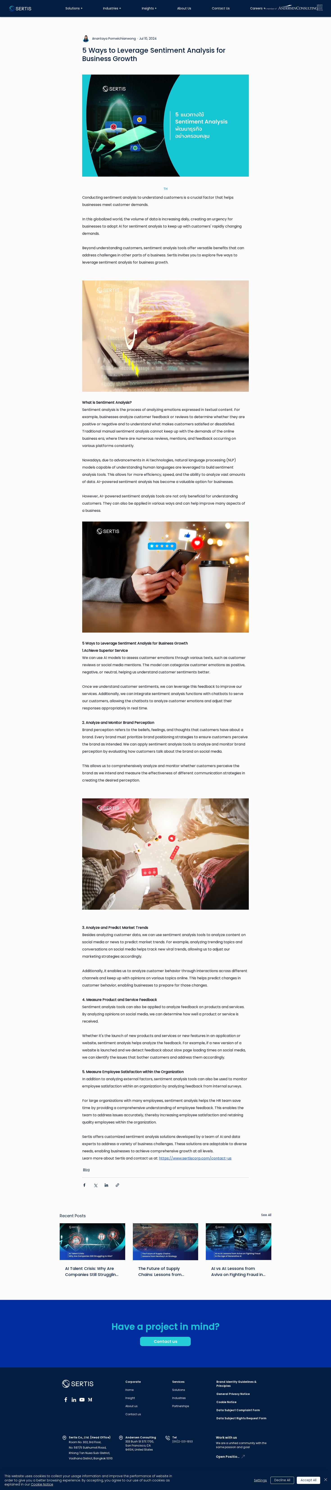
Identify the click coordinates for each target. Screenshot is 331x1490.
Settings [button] (260, 1480)
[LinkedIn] (74, 1400)
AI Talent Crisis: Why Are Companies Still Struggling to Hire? (91, 1272)
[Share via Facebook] (84, 1185)
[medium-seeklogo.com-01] (90, 1400)
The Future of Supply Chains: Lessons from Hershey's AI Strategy (159, 1272)
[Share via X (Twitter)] (95, 1185)
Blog (86, 1169)
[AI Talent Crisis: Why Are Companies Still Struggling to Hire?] (92, 1241)
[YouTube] (82, 1400)
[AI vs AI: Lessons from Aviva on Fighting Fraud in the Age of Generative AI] (238, 1241)
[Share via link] (117, 1185)
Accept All (308, 1480)
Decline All (282, 1480)
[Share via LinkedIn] (106, 1185)
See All (266, 1215)
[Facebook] (66, 1400)
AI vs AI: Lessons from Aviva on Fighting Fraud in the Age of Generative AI (237, 1272)
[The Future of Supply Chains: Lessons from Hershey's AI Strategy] (165, 1241)
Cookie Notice (42, 1484)
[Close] (325, 1480)
